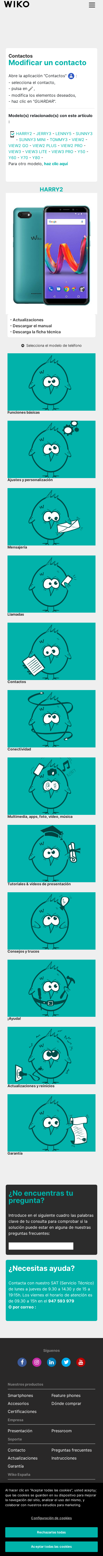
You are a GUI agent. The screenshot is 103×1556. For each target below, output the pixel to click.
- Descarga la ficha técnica (35, 331)
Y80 (36, 157)
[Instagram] (37, 1361)
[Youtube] (81, 1361)
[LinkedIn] (51, 1361)
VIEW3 (14, 151)
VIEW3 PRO (62, 151)
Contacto (17, 1450)
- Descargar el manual (31, 325)
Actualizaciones (23, 1458)
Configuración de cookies (51, 1518)
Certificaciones (22, 1411)
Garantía (16, 1466)
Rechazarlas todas (51, 1532)
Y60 (12, 157)
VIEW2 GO (18, 145)
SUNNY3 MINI (32, 139)
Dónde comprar (66, 1403)
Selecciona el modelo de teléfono (53, 345)
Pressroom (62, 1430)
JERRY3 (44, 133)
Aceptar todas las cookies (51, 1546)
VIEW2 (78, 139)
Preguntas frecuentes (72, 1450)
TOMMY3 (59, 139)
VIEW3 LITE (36, 151)
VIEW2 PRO (71, 145)
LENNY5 (64, 133)
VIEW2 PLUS (44, 145)
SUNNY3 (84, 133)
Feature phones (66, 1395)
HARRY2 (24, 133)
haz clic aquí (56, 163)
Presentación (20, 1430)
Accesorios (18, 1403)
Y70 (24, 157)
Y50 (81, 151)
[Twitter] (66, 1361)
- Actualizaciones (27, 319)
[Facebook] (22, 1361)
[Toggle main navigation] (92, 5)
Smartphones (20, 1395)
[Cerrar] (95, 1490)
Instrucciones (64, 1458)
